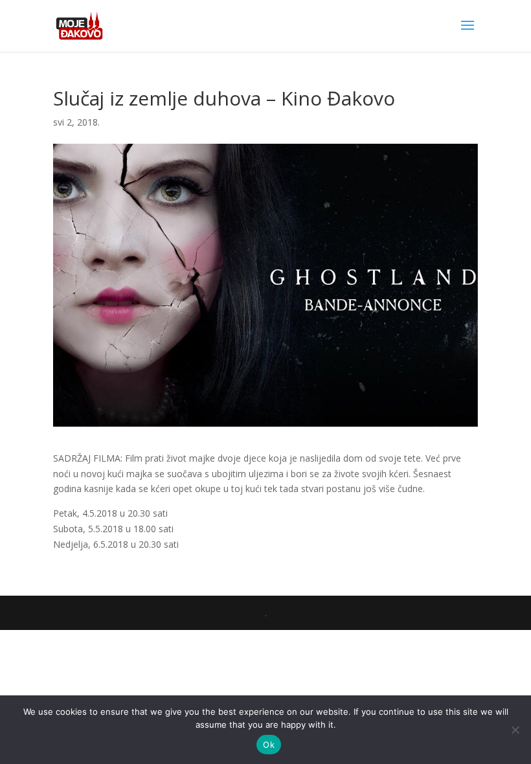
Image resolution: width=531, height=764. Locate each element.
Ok (269, 744)
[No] (514, 729)
